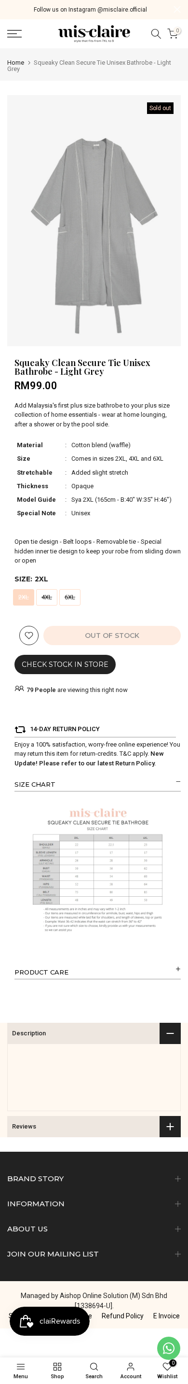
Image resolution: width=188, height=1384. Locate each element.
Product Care (41, 972)
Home (15, 62)
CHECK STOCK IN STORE (65, 664)
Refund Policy (123, 1316)
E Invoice (166, 1316)
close (177, 9)
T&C (125, 753)
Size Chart (34, 784)
